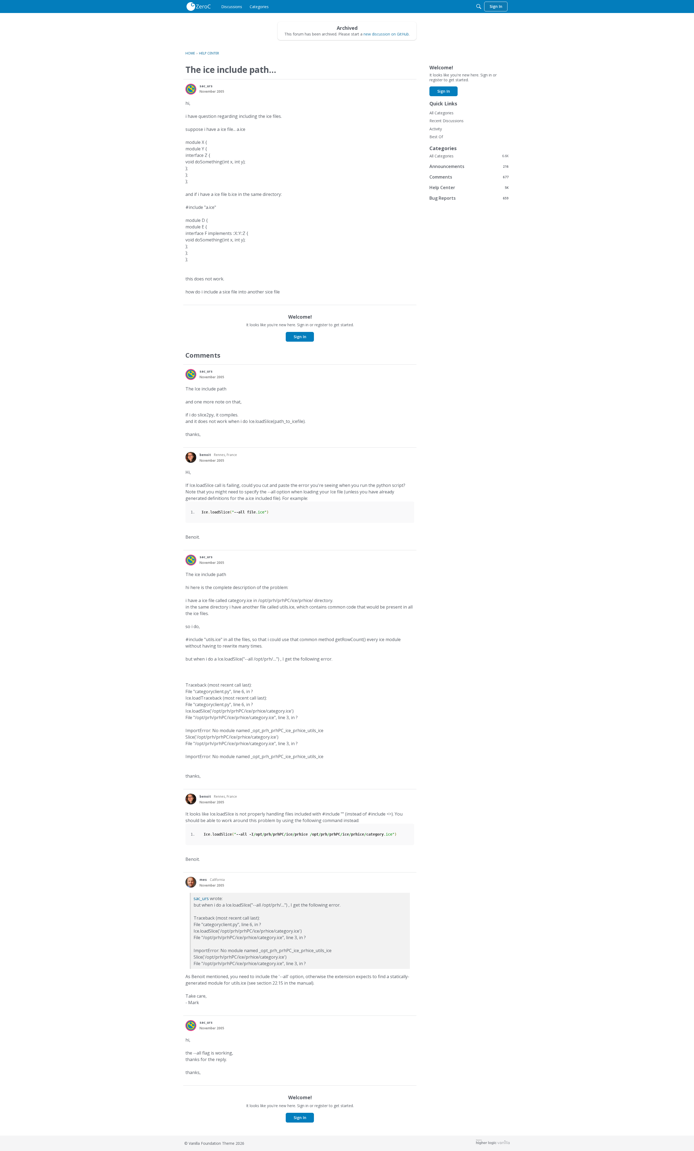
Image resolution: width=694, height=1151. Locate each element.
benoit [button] (205, 454)
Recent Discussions (446, 120)
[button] (190, 89)
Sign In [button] (300, 336)
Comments (469, 177)
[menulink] (231, 6)
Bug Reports (469, 198)
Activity (435, 128)
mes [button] (203, 879)
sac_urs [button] (206, 86)
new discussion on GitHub (386, 34)
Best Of (436, 136)
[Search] (479, 6)
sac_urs (201, 898)
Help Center (469, 187)
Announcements (469, 166)
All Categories (441, 112)
